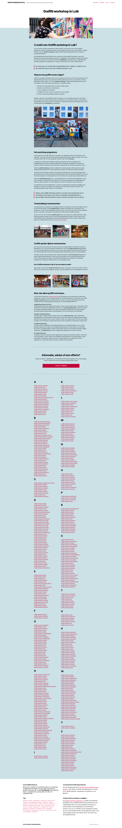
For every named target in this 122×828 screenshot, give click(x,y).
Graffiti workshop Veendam (68, 635)
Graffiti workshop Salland (67, 539)
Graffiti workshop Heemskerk (41, 693)
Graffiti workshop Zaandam (68, 735)
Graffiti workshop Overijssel (68, 489)
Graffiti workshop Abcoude (40, 389)
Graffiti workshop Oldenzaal (68, 479)
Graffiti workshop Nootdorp (68, 466)
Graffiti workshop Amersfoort (41, 401)
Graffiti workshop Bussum (40, 475)
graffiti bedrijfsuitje (34, 802)
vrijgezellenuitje (38, 808)
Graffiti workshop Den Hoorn (41, 529)
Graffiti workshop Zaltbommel (68, 738)
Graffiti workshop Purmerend (68, 499)
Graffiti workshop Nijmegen (68, 459)
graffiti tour (36, 803)
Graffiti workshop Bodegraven (41, 447)
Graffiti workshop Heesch (40, 703)
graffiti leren (51, 802)
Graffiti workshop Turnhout (67, 604)
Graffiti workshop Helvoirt (40, 716)
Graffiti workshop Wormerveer (68, 715)
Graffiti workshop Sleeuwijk (68, 566)
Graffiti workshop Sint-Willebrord (69, 561)
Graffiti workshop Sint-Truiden (68, 559)
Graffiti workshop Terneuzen (68, 595)
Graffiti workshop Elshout (40, 592)
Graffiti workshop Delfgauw (41, 513)
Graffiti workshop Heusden (40, 723)
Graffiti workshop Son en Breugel (69, 575)
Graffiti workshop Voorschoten (68, 666)
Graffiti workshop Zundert (67, 763)
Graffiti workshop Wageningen (68, 680)
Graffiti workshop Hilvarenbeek (42, 727)
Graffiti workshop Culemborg (41, 496)
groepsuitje (38, 805)
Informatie (95, 2)
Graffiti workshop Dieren (40, 540)
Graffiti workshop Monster (67, 439)
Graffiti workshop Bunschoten (41, 472)
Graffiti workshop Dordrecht (41, 552)
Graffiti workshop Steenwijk (68, 586)
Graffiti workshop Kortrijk (67, 394)
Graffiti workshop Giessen (40, 650)
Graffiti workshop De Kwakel (41, 507)
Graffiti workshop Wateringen (68, 686)
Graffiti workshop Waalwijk (67, 676)
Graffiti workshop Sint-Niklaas (68, 556)
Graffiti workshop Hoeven (40, 735)
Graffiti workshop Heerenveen (41, 696)
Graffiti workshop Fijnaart (40, 614)
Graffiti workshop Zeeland (67, 741)
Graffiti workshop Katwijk (67, 387)
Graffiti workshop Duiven (40, 566)
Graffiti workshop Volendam (68, 661)
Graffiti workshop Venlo (67, 645)
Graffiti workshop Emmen (40, 597)
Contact (112, 2)
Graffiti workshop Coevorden (41, 493)
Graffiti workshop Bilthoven (41, 442)
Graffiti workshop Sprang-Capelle (69, 578)
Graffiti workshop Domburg (41, 547)
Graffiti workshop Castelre (40, 484)
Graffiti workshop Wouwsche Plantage (70, 718)
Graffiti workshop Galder (40, 626)
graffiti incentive (45, 802)
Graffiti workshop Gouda (40, 659)
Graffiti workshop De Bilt (40, 505)
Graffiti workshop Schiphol (67, 551)
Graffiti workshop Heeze (40, 706)
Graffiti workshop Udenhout (68, 616)
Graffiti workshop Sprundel (67, 580)
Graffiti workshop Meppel (67, 430)
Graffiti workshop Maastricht (68, 427)
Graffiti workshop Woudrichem (68, 717)
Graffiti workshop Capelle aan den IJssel (44, 483)
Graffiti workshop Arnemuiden (41, 409)
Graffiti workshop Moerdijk (67, 437)
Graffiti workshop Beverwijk (41, 440)
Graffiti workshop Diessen (40, 542)
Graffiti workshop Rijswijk (67, 522)
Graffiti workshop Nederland (68, 451)
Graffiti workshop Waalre (67, 675)
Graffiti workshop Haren (40, 688)
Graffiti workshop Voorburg (68, 662)
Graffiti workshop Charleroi (41, 491)
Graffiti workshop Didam (40, 537)
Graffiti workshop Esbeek (40, 605)
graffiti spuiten (31, 803)
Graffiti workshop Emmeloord (41, 595)
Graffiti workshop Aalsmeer (41, 385)
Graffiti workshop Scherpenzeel (69, 544)
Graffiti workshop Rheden (67, 513)
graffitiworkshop (52, 803)
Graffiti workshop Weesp (67, 690)
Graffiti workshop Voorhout (67, 664)
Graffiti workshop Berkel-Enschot (42, 438)
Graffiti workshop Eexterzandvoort (42, 583)
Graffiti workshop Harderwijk (41, 684)
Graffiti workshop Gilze (39, 652)
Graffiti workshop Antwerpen (41, 406)
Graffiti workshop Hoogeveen (41, 740)
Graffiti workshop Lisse (67, 411)
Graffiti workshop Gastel (40, 632)
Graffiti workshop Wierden (67, 695)
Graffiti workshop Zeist (66, 747)
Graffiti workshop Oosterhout (68, 484)
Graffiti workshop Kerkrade (68, 389)
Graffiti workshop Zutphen (67, 765)
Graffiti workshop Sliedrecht (68, 568)
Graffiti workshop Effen (40, 585)
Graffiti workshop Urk (66, 623)
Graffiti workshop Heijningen (41, 708)
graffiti (29, 802)
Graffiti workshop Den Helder (41, 527)
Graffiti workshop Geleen (40, 642)
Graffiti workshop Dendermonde (42, 532)
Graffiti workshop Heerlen (40, 701)
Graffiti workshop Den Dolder (41, 522)
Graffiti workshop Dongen (40, 549)
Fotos (107, 2)
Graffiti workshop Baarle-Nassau (42, 421)
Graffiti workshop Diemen (40, 539)
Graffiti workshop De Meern (41, 510)
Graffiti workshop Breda (40, 460)
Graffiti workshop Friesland (41, 617)
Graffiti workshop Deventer (41, 535)
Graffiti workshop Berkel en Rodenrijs (43, 436)
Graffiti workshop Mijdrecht (68, 435)
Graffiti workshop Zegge (67, 745)
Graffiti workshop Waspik (67, 683)
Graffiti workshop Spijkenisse (68, 576)
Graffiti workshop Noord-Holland (69, 463)
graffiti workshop (46, 803)
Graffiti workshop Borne (40, 450)
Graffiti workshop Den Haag (41, 525)
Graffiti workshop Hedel (40, 691)
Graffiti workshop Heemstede (41, 694)
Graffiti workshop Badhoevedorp (42, 423)
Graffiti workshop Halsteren (41, 679)
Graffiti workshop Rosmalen (68, 527)
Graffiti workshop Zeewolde (68, 743)
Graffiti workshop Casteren (41, 486)
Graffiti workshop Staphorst (68, 583)
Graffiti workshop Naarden (67, 449)
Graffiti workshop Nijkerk (67, 458)
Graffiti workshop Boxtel (40, 455)
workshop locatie (35, 810)
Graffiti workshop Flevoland (41, 616)
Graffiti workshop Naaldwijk (68, 448)
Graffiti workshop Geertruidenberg (42, 633)
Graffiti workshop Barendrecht (41, 425)
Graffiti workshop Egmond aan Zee (43, 587)
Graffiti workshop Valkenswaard (69, 634)
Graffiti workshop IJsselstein (41, 757)
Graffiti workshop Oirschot (67, 475)
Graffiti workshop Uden (67, 615)
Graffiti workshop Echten (40, 575)
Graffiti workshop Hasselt (40, 689)
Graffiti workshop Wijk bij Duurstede (70, 702)
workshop (43, 808)
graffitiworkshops (26, 805)
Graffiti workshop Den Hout (41, 530)
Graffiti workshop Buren (40, 474)
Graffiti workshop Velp (66, 644)
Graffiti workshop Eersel (40, 582)
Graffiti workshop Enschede (41, 602)
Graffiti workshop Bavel (40, 426)
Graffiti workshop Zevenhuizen (68, 753)
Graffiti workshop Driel (39, 561)
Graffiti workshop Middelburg (68, 432)
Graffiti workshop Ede (39, 578)
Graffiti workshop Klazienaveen (69, 390)
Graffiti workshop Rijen (67, 518)
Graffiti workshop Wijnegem (68, 703)
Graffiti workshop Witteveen (68, 710)
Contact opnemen (61, 365)
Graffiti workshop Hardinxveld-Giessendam (45, 686)
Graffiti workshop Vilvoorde (68, 652)
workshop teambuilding (27, 811)
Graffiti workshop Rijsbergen (68, 520)
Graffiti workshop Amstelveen (41, 402)
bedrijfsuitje (30, 800)
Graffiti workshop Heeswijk (40, 705)
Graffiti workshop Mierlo (67, 434)
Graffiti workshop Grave (40, 662)
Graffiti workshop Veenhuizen (68, 639)
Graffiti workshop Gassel (40, 630)
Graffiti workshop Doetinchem (41, 546)
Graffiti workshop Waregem (68, 681)
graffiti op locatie (25, 803)
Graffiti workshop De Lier (40, 508)
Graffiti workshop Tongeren (68, 602)
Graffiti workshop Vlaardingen (68, 656)
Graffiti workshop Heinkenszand (42, 711)
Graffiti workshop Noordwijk (68, 465)
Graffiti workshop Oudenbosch (68, 487)
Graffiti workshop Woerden (68, 713)
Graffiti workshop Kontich (67, 392)
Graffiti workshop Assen (40, 412)
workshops (54, 810)
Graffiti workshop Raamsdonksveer (70, 508)
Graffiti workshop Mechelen (68, 429)
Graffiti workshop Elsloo (40, 593)
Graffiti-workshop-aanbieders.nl (74, 800)
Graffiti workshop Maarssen (68, 424)
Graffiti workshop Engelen (40, 598)
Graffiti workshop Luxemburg (68, 416)
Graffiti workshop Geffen (40, 635)
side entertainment (48, 805)
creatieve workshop (43, 800)
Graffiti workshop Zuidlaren (68, 762)
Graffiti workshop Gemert (40, 643)
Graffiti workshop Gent (39, 648)
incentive (42, 805)
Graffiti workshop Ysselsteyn (68, 728)
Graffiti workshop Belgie (40, 430)
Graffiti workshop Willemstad (68, 705)
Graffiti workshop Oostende (68, 482)
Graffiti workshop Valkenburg (68, 632)
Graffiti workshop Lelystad (67, 408)
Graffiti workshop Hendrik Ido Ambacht (44, 718)
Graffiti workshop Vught (67, 667)
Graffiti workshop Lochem (67, 413)
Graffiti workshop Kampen (67, 385)
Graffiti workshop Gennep (40, 647)
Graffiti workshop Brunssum (41, 469)
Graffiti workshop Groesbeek (41, 665)
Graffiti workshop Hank (40, 681)
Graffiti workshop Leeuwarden (68, 403)
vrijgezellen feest (26, 808)
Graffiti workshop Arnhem (40, 411)
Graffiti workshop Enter (40, 603)
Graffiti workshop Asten (40, 414)
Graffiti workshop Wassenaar (68, 685)
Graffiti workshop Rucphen (67, 532)
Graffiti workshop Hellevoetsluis (42, 713)
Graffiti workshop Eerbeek (40, 580)
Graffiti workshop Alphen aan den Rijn (43, 397)
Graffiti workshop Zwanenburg (68, 767)
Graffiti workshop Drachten (41, 556)
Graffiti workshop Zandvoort (68, 740)
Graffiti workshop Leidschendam (69, 406)
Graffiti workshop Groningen (41, 667)
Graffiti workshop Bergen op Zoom (42, 435)
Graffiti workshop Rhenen (67, 515)
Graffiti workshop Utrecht (67, 625)
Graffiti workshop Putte (67, 501)
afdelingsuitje (25, 800)
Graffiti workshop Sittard (67, 563)
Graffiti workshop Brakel (40, 457)
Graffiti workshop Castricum (41, 488)
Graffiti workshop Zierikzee (68, 755)
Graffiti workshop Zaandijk (67, 736)
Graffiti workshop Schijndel (68, 549)
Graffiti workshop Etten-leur (41, 607)
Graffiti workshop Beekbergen (41, 428)
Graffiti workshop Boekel (40, 448)
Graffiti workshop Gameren (41, 628)
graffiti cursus (40, 802)
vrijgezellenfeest (32, 808)
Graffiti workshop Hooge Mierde (42, 738)
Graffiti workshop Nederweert (68, 453)
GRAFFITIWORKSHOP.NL (16, 2)
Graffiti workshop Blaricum (40, 443)
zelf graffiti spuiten (34, 811)
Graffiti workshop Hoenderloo (41, 732)
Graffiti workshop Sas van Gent (69, 541)
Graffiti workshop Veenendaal (68, 637)
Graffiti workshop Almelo (40, 394)
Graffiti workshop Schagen (67, 543)
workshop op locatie (48, 810)
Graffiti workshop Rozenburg (68, 530)
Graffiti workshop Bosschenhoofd (42, 453)
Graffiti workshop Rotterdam (68, 529)
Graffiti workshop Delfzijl (40, 517)
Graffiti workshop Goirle (40, 655)
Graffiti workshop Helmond (40, 715)
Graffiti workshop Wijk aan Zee (69, 700)
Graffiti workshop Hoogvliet (41, 742)
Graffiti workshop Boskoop (40, 452)
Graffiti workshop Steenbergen (68, 585)
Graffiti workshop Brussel (40, 470)
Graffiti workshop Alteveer (40, 399)
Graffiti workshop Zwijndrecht (68, 768)
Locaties (102, 2)
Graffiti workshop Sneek (67, 570)
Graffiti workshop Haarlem (40, 678)
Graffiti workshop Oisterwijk (68, 477)
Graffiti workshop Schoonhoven (69, 553)
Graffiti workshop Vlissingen (68, 659)
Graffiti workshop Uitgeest (67, 618)
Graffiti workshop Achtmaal (41, 390)
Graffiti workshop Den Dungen (41, 524)
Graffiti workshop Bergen (40, 433)
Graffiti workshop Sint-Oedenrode (69, 558)
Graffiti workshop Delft (39, 515)
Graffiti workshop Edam (40, 576)
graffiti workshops (33, 805)
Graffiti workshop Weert (67, 688)
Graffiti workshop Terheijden (68, 594)
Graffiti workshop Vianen (67, 649)
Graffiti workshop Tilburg (67, 601)
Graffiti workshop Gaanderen (41, 625)
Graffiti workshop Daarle (40, 503)
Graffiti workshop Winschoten (68, 707)
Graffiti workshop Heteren (40, 721)
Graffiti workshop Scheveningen (69, 546)
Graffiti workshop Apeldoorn (41, 407)
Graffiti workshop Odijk (67, 474)
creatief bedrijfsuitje (36, 800)
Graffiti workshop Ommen (67, 480)
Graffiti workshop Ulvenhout (68, 621)
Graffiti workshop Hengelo (40, 720)
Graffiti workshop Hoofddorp (41, 737)
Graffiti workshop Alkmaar (40, 392)
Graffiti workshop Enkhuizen (41, 600)
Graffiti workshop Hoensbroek (41, 733)
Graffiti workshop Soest (67, 571)
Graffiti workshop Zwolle (67, 770)
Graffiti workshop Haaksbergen (42, 674)
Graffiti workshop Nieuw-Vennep (69, 454)
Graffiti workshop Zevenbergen (69, 750)
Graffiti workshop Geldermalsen (42, 638)
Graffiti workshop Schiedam (68, 548)
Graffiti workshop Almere (40, 395)
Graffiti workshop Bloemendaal (42, 445)
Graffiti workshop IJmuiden (41, 756)
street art (53, 805)
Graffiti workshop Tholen (67, 597)
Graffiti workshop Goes (40, 653)
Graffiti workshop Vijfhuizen (68, 651)
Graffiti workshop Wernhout (68, 693)
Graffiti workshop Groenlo (40, 664)
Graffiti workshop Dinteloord (41, 544)
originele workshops (53, 296)
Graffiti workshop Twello (67, 606)
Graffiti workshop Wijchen (67, 698)
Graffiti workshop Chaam (40, 489)
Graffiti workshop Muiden (67, 440)
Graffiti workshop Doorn (40, 551)
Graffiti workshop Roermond (68, 524)
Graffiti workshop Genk (40, 645)
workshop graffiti (49, 808)
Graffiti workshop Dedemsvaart (42, 512)
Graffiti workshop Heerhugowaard (42, 698)
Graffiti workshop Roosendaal (68, 525)
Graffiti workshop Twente (67, 607)
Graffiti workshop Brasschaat (41, 458)
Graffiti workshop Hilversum (41, 728)
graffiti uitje (41, 803)
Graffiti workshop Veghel (67, 640)
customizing (25, 802)
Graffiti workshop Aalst (39, 387)
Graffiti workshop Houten (40, 747)
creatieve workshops (51, 800)
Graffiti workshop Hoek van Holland (43, 730)
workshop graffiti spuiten (27, 810)
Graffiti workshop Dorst (40, 554)
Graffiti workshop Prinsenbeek (68, 498)
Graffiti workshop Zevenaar (68, 748)
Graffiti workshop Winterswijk (68, 708)
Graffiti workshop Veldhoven (68, 642)
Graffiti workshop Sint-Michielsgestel (70, 554)
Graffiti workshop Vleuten (67, 657)
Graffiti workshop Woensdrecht (69, 712)
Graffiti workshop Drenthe (40, 557)
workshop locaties (61, 220)
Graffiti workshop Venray (67, 647)
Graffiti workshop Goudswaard (41, 660)
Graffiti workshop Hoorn (40, 743)
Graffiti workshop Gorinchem (41, 657)
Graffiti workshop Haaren (40, 676)
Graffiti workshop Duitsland (41, 564)
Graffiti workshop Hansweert (41, 683)
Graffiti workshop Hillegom (40, 725)
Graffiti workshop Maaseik (67, 425)
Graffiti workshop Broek (40, 465)
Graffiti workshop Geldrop (40, 640)
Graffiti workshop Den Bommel (41, 519)
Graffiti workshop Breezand (41, 462)
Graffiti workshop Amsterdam (41, 404)
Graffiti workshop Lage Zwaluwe (69, 401)
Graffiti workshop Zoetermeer (68, 757)
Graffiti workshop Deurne (40, 534)
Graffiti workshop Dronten (40, 562)
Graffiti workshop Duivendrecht (42, 567)
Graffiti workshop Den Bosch (41, 520)
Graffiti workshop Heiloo (40, 710)
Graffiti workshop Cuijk (39, 494)
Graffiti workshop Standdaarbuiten (69, 581)
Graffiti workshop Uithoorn (67, 620)
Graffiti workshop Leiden (67, 404)
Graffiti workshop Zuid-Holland (68, 760)
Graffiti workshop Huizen (40, 748)
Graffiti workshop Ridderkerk (68, 517)
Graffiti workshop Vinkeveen (68, 654)
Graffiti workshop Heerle (40, 700)
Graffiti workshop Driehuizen (41, 559)
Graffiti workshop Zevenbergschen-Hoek (71, 752)
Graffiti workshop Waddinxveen (69, 678)
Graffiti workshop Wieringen (68, 697)
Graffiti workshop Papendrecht (68, 496)
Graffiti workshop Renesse (67, 510)
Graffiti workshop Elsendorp (41, 590)
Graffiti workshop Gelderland (41, 637)
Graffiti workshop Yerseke (67, 726)
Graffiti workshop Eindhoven (41, 588)
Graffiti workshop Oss (66, 485)
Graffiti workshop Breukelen (41, 463)
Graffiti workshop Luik (66, 415)
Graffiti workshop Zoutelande (68, 758)
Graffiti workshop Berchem (40, 431)
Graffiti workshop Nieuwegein (68, 456)
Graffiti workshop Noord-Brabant (69, 461)
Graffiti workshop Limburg (67, 409)
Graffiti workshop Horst (40, 745)
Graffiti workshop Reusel (67, 512)
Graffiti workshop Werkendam (68, 691)
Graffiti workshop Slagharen (68, 565)
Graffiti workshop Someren (68, 573)
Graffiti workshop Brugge (40, 467)
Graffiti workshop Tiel (66, 599)
